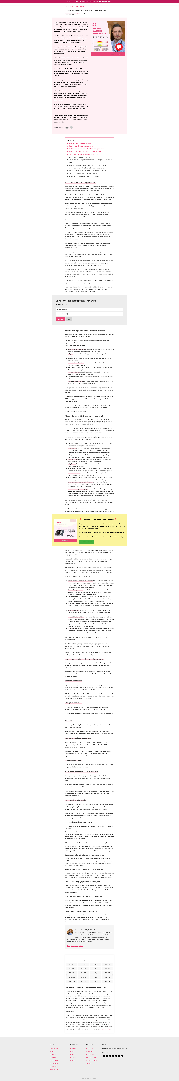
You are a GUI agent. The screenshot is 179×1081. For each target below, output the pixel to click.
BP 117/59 (107, 981)
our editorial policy (104, 1029)
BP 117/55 (107, 977)
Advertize (73, 1057)
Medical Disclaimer (91, 1057)
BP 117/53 (83, 977)
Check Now (60, 319)
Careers (72, 1060)
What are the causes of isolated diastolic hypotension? (86, 152)
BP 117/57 (83, 981)
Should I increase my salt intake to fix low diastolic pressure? (88, 171)
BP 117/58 (95, 981)
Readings (82, 6)
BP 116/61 (95, 973)
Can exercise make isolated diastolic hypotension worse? (87, 168)
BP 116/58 (107, 968)
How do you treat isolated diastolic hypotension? (84, 154)
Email (68, 946)
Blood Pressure (75, 6)
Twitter (81, 946)
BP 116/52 (83, 964)
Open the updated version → (105, 1)
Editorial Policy (90, 1054)
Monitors (53, 1057)
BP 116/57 (95, 968)
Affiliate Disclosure (91, 1060)
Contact (72, 1054)
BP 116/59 (72, 973)
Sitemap (88, 1063)
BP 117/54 (95, 977)
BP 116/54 (107, 964)
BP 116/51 (72, 964)
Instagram (74, 946)
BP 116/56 (83, 968)
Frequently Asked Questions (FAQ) (79, 157)
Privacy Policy (90, 1048)
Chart (52, 1051)
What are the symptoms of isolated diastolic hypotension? (87, 149)
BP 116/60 (83, 973)
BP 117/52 (72, 977)
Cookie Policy (90, 1051)
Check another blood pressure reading (81, 146)
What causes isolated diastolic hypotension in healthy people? (88, 165)
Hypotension (54, 1063)
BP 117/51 (107, 973)
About (72, 1051)
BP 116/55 (72, 968)
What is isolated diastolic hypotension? (81, 143)
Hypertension (54, 1060)
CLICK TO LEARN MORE (86, 542)
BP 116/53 (95, 964)
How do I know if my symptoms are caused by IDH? (85, 173)
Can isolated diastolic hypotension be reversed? (84, 176)
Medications (53, 1066)
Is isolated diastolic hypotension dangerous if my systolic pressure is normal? (90, 161)
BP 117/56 (72, 981)
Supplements (54, 1069)
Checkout (73, 1048)
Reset (69, 319)
